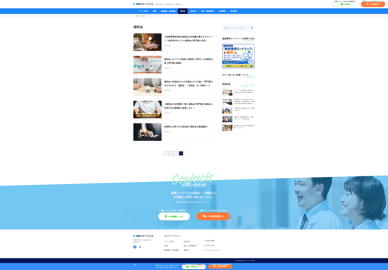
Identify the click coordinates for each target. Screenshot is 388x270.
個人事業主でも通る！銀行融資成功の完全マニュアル (244, 126)
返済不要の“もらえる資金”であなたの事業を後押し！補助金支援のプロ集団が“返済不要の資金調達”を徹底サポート (244, 102)
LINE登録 (347, 4)
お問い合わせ (210, 245)
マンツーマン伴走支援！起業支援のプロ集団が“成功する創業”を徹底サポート (244, 92)
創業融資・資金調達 (168, 11)
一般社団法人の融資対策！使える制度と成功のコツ (244, 109)
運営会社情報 (210, 240)
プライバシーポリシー (213, 250)
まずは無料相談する (215, 216)
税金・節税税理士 (207, 11)
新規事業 (222, 11)
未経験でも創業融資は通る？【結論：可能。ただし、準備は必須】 (244, 118)
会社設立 (193, 11)
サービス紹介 (143, 11)
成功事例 (233, 11)
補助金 (182, 11)
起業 (154, 11)
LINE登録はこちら (175, 216)
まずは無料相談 (374, 4)
